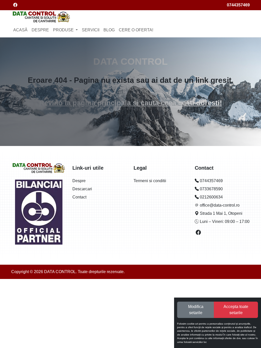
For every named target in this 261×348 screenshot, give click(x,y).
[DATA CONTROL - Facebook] (198, 233)
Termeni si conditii (150, 181)
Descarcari (82, 189)
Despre (40, 30)
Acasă (20, 30)
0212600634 (211, 197)
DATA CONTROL (130, 61)
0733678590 (211, 189)
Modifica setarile (195, 309)
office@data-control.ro (219, 205)
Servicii (90, 30)
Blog (109, 30)
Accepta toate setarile (236, 309)
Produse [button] (64, 30)
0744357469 (238, 5)
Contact (79, 197)
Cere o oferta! (136, 30)
